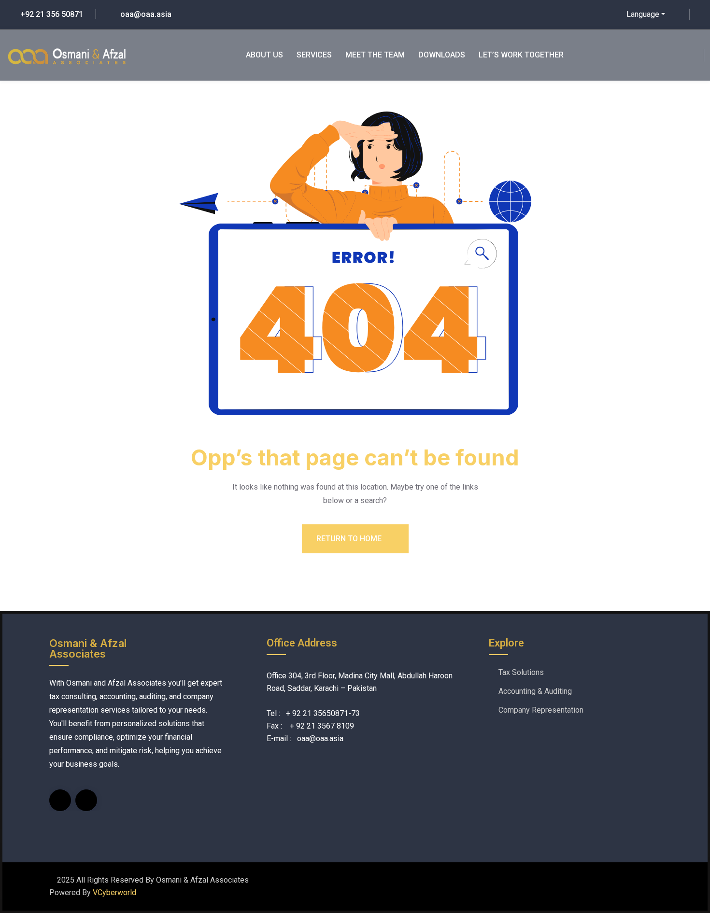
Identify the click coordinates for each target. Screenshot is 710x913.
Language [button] (642, 14)
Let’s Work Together (521, 54)
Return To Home (349, 538)
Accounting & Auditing (535, 691)
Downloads (441, 54)
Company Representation (540, 710)
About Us (264, 54)
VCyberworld (114, 892)
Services (314, 54)
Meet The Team (375, 54)
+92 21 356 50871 (51, 14)
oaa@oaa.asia (145, 14)
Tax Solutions (521, 672)
